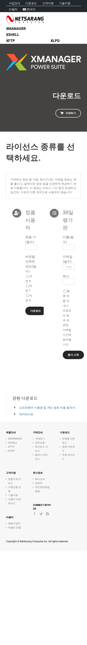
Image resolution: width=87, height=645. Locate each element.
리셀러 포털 (14, 527)
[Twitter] (41, 513)
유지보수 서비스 (41, 448)
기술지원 (13, 495)
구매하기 (40, 438)
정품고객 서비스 (14, 481)
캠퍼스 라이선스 (41, 456)
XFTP (11, 446)
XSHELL (12, 442)
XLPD (11, 450)
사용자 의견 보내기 (14, 501)
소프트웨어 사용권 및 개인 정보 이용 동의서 (47, 407)
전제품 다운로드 (68, 440)
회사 (66, 276)
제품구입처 (14, 523)
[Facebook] (34, 513)
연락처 (38, 483)
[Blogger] (47, 513)
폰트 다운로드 (68, 448)
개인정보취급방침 (42, 489)
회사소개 (40, 478)
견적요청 (40, 442)
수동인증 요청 (14, 489)
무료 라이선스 (68, 456)
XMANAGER (15, 438)
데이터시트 (26, 414)
